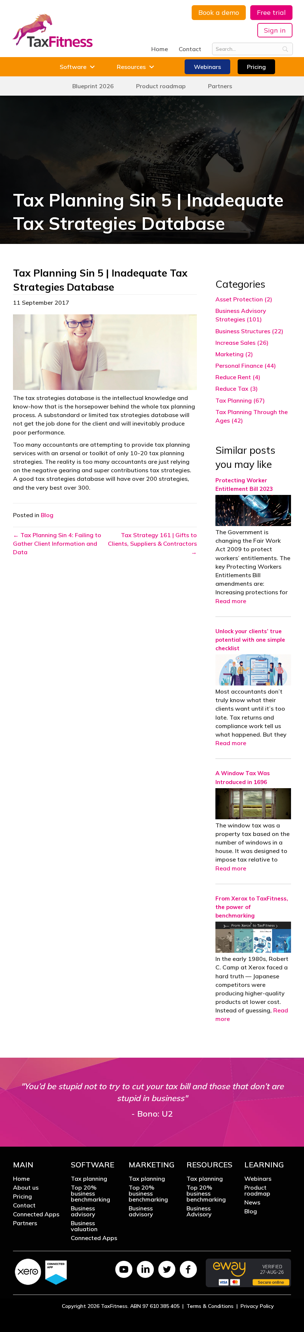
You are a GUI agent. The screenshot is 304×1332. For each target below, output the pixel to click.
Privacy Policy (257, 1305)
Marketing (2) (234, 354)
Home (159, 49)
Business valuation (84, 1226)
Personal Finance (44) (245, 365)
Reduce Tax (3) (236, 388)
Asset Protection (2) (243, 299)
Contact (190, 49)
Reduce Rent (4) (237, 377)
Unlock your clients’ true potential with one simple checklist (250, 640)
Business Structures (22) (249, 331)
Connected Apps (36, 1214)
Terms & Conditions (210, 1305)
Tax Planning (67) (240, 400)
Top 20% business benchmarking (90, 1193)
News (252, 1202)
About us (26, 1187)
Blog (47, 515)
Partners (25, 1223)
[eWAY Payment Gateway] (248, 1272)
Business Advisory (199, 1211)
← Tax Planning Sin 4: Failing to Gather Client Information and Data (57, 543)
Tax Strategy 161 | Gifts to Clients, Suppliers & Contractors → (152, 543)
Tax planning (89, 1179)
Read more (230, 601)
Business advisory (83, 1211)
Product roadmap (257, 1190)
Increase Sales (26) (241, 342)
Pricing (22, 1196)
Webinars (257, 1179)
